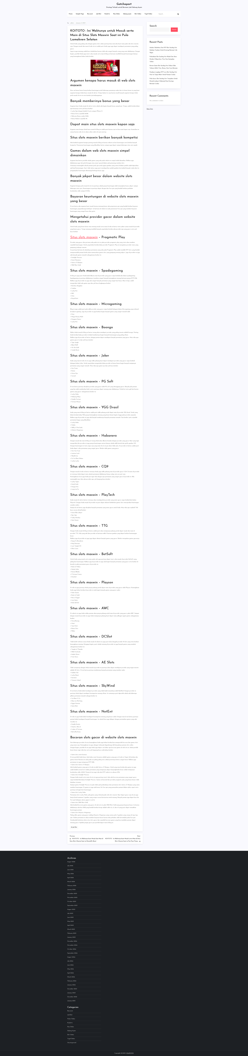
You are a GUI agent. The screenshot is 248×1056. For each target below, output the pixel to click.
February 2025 (71, 933)
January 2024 (71, 985)
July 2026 (70, 866)
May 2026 (70, 873)
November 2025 (72, 897)
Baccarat (90, 14)
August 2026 (71, 862)
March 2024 (71, 977)
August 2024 (71, 957)
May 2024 (70, 969)
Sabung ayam (127, 14)
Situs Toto (150, 109)
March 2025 (71, 929)
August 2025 (71, 909)
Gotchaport (124, 4)
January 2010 (71, 1001)
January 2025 (71, 937)
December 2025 (72, 893)
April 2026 (70, 877)
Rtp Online (116, 14)
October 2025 (71, 901)
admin (72, 23)
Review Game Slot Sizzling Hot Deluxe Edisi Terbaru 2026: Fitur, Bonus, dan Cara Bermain (163, 67)
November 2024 (72, 945)
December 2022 (72, 997)
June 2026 (70, 869)
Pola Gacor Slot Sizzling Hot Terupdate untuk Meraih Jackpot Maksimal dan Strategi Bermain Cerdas (163, 81)
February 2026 (71, 885)
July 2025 (70, 913)
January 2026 (71, 889)
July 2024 (70, 961)
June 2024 (70, 965)
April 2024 (70, 973)
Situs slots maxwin (84, 237)
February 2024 (71, 981)
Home (71, 14)
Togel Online (148, 14)
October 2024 (71, 949)
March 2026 (71, 881)
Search (153, 26)
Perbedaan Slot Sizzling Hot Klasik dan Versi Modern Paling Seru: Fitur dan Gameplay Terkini (163, 59)
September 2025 (72, 905)
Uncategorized (71, 1042)
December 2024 (72, 941)
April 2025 (70, 925)
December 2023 (72, 989)
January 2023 (71, 993)
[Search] (178, 14)
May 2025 (70, 921)
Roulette (107, 14)
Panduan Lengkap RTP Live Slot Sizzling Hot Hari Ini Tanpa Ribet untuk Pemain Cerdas (163, 73)
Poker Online (71, 1019)
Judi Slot (98, 14)
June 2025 (70, 917)
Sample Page (80, 14)
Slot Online (138, 14)
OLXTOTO (130, 1053)
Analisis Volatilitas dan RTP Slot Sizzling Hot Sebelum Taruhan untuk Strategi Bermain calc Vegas (163, 50)
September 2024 (72, 953)
